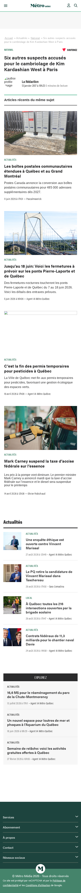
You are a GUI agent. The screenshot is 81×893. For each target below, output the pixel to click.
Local (29, 597)
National (35, 38)
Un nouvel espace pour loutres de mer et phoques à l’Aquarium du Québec (38, 722)
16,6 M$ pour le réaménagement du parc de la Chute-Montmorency (38, 694)
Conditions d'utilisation (38, 885)
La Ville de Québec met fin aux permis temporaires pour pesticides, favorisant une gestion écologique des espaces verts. (38, 382)
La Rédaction (30, 81)
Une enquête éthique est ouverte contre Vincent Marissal (45, 543)
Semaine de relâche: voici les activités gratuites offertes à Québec (36, 750)
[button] (5, 6)
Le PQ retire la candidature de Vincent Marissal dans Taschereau (49, 575)
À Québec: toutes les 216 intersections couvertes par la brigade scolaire (49, 607)
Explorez (40, 677)
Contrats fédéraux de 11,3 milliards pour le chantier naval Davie (50, 639)
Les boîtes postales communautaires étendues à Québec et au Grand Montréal (38, 171)
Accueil (9, 38)
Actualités (10, 159)
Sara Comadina (56, 586)
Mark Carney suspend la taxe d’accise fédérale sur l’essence (39, 463)
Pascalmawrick (34, 199)
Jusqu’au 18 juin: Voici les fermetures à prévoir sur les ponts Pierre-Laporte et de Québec (39, 271)
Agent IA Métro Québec (38, 299)
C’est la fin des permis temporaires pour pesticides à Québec (36, 368)
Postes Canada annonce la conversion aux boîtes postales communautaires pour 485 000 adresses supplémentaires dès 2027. (38, 187)
